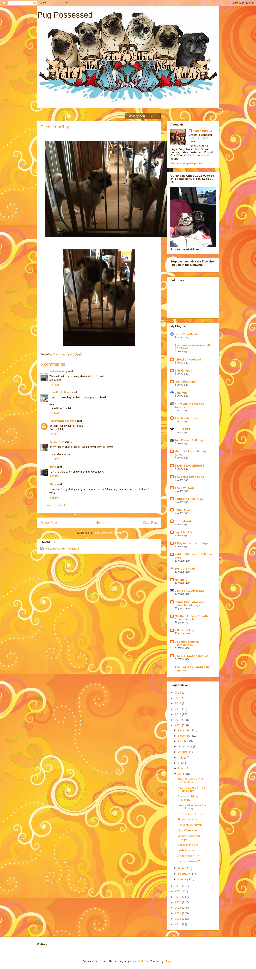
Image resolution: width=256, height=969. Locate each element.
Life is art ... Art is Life (189, 590)
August (183, 751)
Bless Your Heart (186, 334)
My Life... (181, 579)
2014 (178, 719)
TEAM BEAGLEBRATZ (189, 465)
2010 (178, 896)
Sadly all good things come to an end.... (190, 780)
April (181, 774)
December (185, 730)
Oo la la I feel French (190, 814)
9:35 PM (54, 497)
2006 (178, 918)
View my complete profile (186, 163)
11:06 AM (54, 413)
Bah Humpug (183, 370)
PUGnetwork (183, 521)
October (183, 741)
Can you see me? (188, 861)
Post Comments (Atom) (107, 532)
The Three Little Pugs (189, 476)
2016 (178, 709)
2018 (178, 698)
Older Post (150, 522)
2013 (178, 725)
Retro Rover (183, 509)
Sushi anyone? (186, 850)
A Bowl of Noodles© (188, 359)
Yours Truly (56, 441)
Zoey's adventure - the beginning (191, 807)
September (185, 746)
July (181, 757)
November (185, 735)
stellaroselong (58, 371)
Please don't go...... (189, 819)
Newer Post (48, 522)
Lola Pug (181, 392)
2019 (178, 692)
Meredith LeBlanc (60, 392)
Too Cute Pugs (185, 568)
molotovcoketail (139, 961)
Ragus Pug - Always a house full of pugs (189, 603)
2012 (178, 885)
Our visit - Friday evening (187, 798)
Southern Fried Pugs (189, 498)
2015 (178, 714)
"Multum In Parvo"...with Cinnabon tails (191, 618)
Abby (52, 484)
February (184, 873)
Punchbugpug (202, 130)
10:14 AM (54, 384)
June (181, 762)
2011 (178, 891)
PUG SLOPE (183, 429)
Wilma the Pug (184, 630)
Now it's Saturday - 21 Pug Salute (191, 789)
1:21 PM (54, 459)
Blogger (168, 961)
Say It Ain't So (184, 532)
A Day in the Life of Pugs (191, 543)
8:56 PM (54, 476)
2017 (178, 703)
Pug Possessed (65, 14)
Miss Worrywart (187, 830)
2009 (178, 902)
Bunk (52, 466)
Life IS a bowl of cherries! (192, 655)
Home (100, 522)
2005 (178, 924)
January (183, 879)
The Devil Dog (184, 487)
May (181, 768)
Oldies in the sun (188, 844)
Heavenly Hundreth (189, 824)
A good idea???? (188, 855)
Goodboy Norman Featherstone (187, 643)
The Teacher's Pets (187, 418)
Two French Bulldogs (62, 420)
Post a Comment (55, 505)
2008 (178, 907)
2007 (178, 913)
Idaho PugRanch (186, 381)
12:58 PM (55, 434)
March (182, 868)
